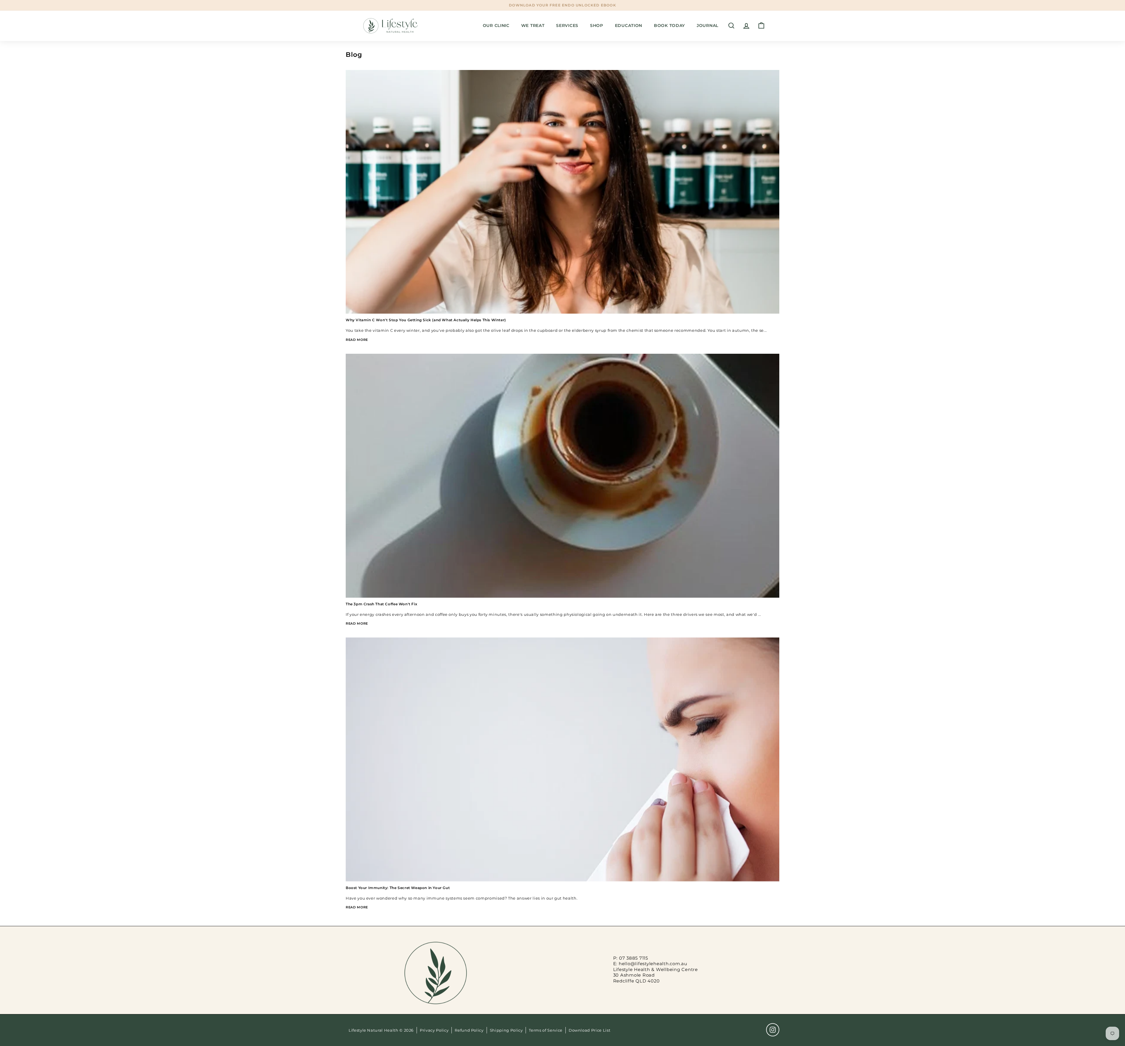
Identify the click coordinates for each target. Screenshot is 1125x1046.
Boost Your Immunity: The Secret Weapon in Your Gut (398, 888)
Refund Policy (469, 1030)
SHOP (596, 25)
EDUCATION (628, 25)
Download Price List (589, 1030)
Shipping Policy (506, 1030)
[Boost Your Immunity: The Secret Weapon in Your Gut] (562, 759)
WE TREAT (533, 25)
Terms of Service (545, 1030)
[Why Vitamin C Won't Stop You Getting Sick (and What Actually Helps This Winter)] (562, 192)
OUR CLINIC (496, 25)
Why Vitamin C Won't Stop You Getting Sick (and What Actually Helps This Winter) (426, 320)
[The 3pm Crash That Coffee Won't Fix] (562, 476)
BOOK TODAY (669, 25)
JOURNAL (707, 25)
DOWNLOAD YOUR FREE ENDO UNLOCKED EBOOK (562, 5)
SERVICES (567, 25)
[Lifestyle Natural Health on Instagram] (773, 1030)
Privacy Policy (434, 1030)
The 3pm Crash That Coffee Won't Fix (381, 604)
